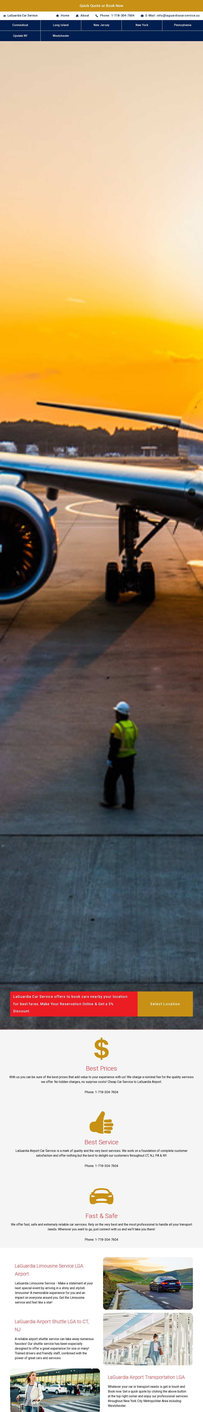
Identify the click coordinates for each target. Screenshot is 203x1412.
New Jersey (101, 25)
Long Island (61, 25)
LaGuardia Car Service (22, 15)
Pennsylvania (182, 25)
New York (142, 25)
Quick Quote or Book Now (101, 5)
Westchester (61, 36)
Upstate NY (20, 36)
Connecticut (20, 25)
